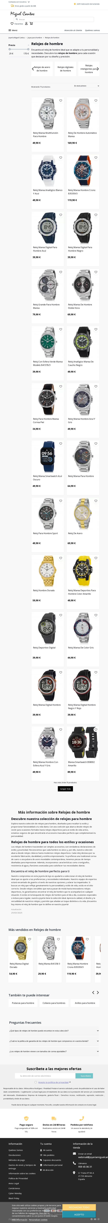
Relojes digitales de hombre (65, 69)
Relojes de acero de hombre (42, 69)
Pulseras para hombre (23, 1003)
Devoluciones (15, 1155)
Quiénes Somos (16, 1150)
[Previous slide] (33, 69)
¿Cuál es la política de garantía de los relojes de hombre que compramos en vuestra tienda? (48, 1041)
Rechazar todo (79, 1207)
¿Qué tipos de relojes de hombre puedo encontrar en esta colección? (38, 1031)
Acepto (79, 1214)
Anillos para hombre (85, 1003)
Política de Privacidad (18, 1178)
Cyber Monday (15, 1193)
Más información (19, 1219)
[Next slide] (97, 69)
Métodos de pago (17, 1160)
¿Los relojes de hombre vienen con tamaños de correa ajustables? (38, 1051)
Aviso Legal (14, 1183)
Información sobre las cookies (22, 1173)
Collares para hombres (54, 1003)
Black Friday (14, 1198)
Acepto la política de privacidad (53, 1082)
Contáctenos (14, 1188)
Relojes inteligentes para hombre (88, 69)
